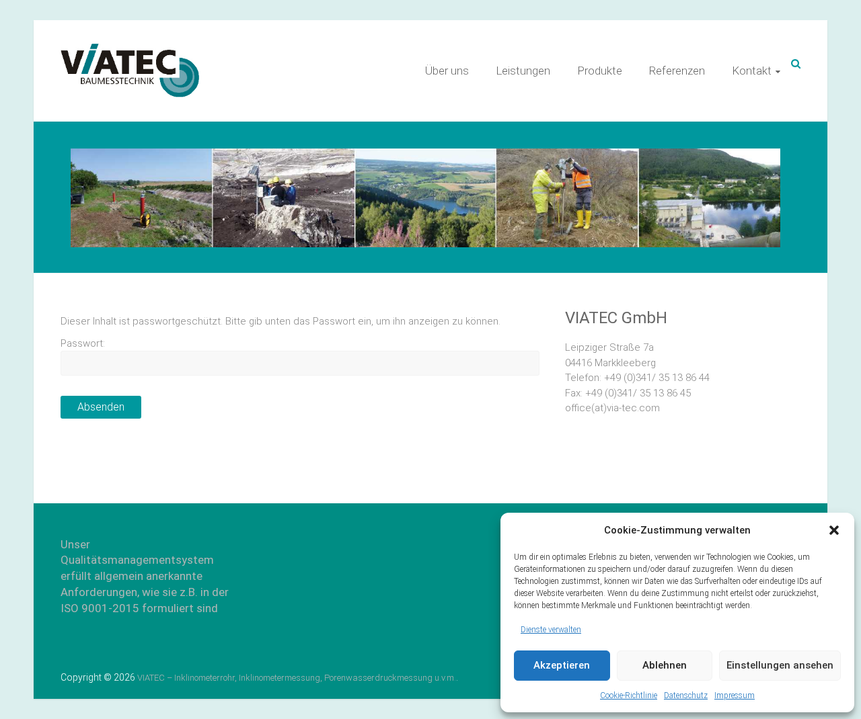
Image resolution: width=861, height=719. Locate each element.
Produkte (599, 70)
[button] (834, 530)
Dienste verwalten (551, 629)
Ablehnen (664, 665)
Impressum (734, 695)
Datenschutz (686, 695)
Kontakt (752, 70)
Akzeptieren (561, 665)
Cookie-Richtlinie (628, 695)
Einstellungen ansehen (779, 665)
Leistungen (523, 70)
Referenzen (677, 70)
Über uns (447, 70)
